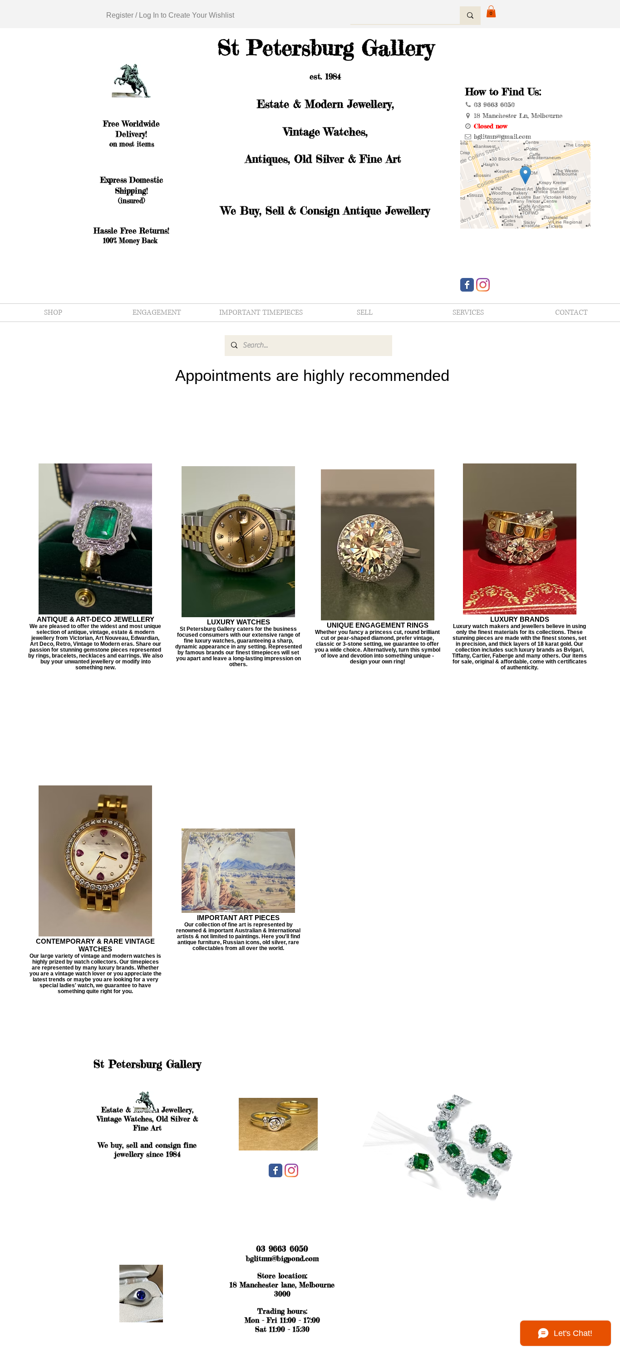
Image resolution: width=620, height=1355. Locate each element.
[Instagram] (483, 285)
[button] (491, 11)
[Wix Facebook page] (467, 285)
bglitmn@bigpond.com (282, 1258)
